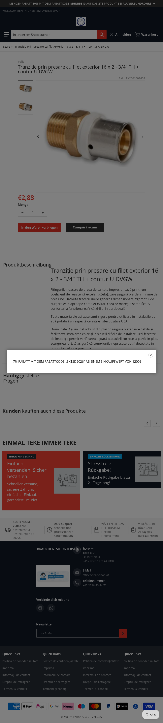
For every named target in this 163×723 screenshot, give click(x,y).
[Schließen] (150, 355)
